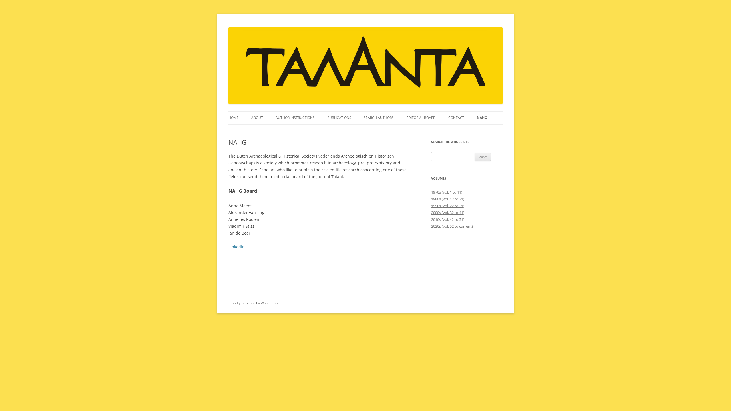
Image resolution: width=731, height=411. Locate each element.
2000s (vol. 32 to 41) (447, 212)
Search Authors (379, 117)
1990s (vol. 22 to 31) (447, 205)
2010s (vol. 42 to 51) (447, 219)
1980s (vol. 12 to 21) (447, 199)
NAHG (482, 117)
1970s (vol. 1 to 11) (446, 192)
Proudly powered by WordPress (253, 303)
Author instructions (295, 117)
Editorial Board (421, 117)
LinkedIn (236, 246)
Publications (339, 117)
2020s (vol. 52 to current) (452, 226)
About (257, 117)
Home (233, 117)
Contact (456, 117)
